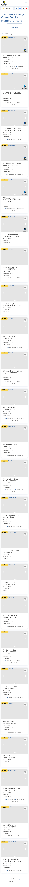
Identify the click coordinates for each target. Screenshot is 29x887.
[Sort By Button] (16, 8)
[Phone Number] (23, 3)
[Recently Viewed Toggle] (23, 8)
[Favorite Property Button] (25, 39)
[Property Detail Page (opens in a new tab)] (14, 44)
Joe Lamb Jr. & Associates (14, 880)
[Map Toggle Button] (20, 8)
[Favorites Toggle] (26, 8)
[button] (3, 44)
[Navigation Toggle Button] (26, 3)
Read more (14, 27)
